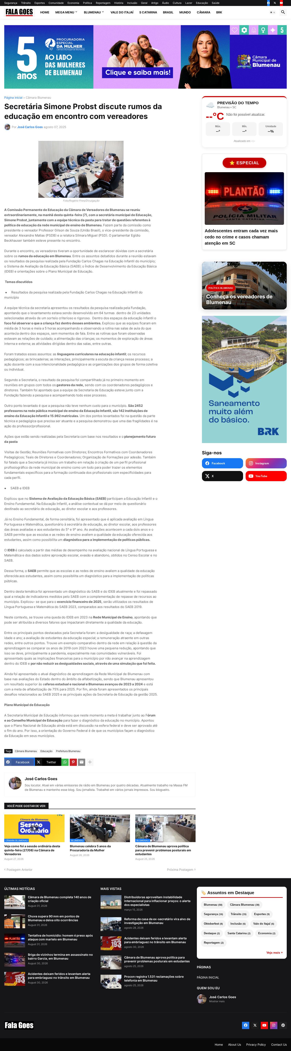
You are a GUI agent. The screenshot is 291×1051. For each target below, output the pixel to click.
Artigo (154, 2)
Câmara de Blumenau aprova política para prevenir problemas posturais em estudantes (163, 850)
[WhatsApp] (65, 762)
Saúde (215, 2)
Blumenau (92, 12)
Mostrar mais (217, 1001)
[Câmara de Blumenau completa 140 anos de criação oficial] (14, 902)
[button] (272, 12)
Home (44, 12)
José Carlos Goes (41, 779)
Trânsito (26, 2)
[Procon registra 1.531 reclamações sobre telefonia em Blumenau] (111, 982)
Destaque (212, 933)
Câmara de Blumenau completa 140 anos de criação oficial (59, 899)
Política (87, 2)
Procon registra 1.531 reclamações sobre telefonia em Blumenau (154, 978)
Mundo (185, 12)
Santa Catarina (239, 933)
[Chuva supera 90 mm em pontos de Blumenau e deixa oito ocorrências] (14, 921)
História (118, 2)
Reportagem (103, 2)
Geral (144, 2)
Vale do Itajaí (122, 12)
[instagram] (273, 1025)
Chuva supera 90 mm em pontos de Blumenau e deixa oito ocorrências (53, 918)
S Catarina (148, 12)
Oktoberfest (213, 923)
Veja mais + (275, 952)
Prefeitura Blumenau (68, 751)
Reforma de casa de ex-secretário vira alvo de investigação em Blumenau (157, 921)
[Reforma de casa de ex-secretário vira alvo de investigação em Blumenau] (111, 924)
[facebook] (268, 3)
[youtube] (281, 3)
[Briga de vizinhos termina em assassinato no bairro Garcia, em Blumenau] (14, 960)
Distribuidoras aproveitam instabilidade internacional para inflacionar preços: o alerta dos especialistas (157, 901)
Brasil (168, 12)
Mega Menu (64, 12)
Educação (202, 2)
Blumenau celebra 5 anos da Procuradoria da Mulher (90, 848)
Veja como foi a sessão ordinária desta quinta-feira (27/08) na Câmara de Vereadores (32, 850)
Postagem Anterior (19, 869)
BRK (219, 12)
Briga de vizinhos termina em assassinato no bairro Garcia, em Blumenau (60, 956)
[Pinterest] (73, 762)
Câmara (203, 12)
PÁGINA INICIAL (208, 977)
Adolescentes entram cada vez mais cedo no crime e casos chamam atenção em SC (241, 236)
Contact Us (279, 1044)
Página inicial (13, 97)
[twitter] (275, 3)
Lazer (188, 2)
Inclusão (132, 2)
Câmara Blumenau (38, 97)
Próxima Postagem (180, 869)
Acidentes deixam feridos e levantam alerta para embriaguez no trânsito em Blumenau (59, 975)
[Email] (81, 762)
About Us (234, 1044)
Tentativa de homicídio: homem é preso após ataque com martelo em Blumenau (60, 937)
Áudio (165, 2)
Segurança (10, 2)
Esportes (40, 2)
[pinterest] (283, 1025)
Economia (73, 2)
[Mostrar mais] (90, 762)
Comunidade (56, 2)
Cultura (177, 2)
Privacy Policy (256, 1044)
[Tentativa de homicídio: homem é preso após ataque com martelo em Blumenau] (14, 940)
